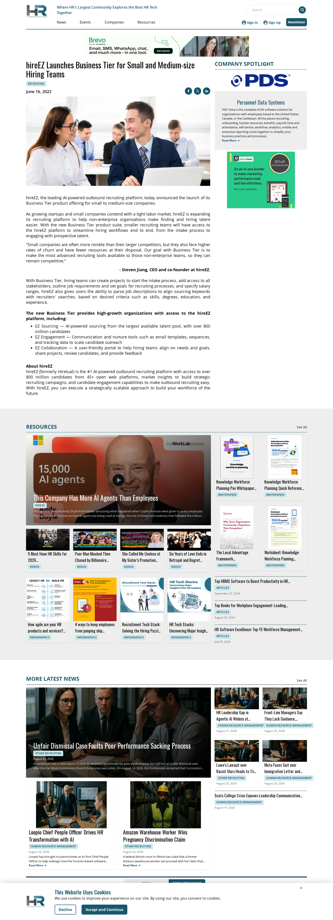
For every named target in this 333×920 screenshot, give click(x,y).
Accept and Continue (104, 909)
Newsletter (296, 22)
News (61, 22)
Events (85, 22)
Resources (146, 22)
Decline (65, 909)
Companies (114, 22)
